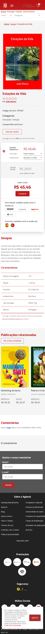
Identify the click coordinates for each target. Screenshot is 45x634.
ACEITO (35, 618)
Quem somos (6, 516)
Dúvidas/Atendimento (10, 502)
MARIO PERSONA (8, 394)
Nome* (5, 462)
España (19, 11)
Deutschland (28, 11)
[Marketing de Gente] (15, 366)
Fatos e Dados (7, 521)
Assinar (8, 485)
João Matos (11, 101)
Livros (13, 24)
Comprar (22, 193)
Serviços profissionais (34, 507)
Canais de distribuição (34, 521)
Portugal (11, 11)
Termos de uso (7, 525)
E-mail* (5, 472)
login (9, 427)
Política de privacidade (10, 534)
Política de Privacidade (12, 625)
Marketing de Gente (10, 390)
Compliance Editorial (34, 502)
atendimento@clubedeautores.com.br (15, 319)
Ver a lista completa (12, 340)
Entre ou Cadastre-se (30, 5)
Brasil (3, 11)
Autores (4, 507)
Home (6, 24)
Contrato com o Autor (10, 530)
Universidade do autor (35, 511)
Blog (3, 511)
